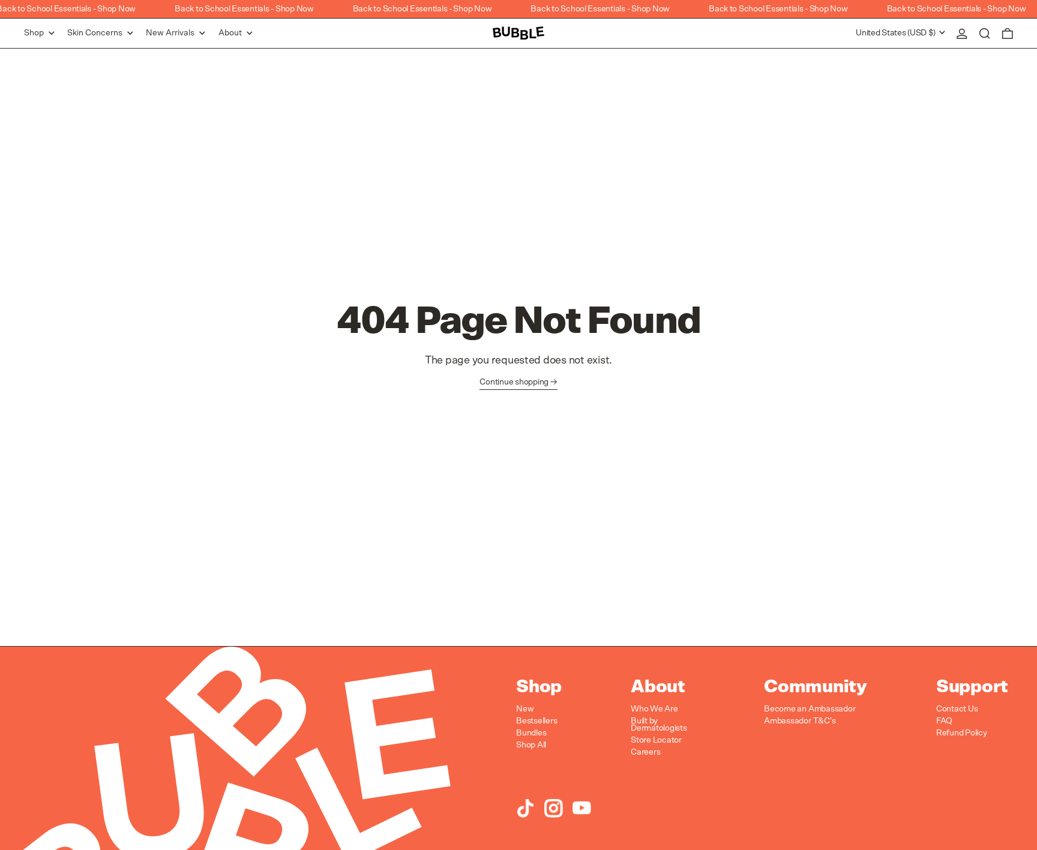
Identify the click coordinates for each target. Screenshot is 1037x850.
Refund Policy (961, 733)
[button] (985, 33)
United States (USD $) (896, 33)
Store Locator (656, 740)
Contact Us (957, 709)
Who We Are (654, 709)
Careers (645, 752)
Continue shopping (514, 382)
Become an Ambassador (809, 709)
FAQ (944, 721)
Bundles (531, 733)
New (525, 709)
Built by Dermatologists (659, 724)
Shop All (531, 745)
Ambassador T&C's (799, 721)
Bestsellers (536, 721)
